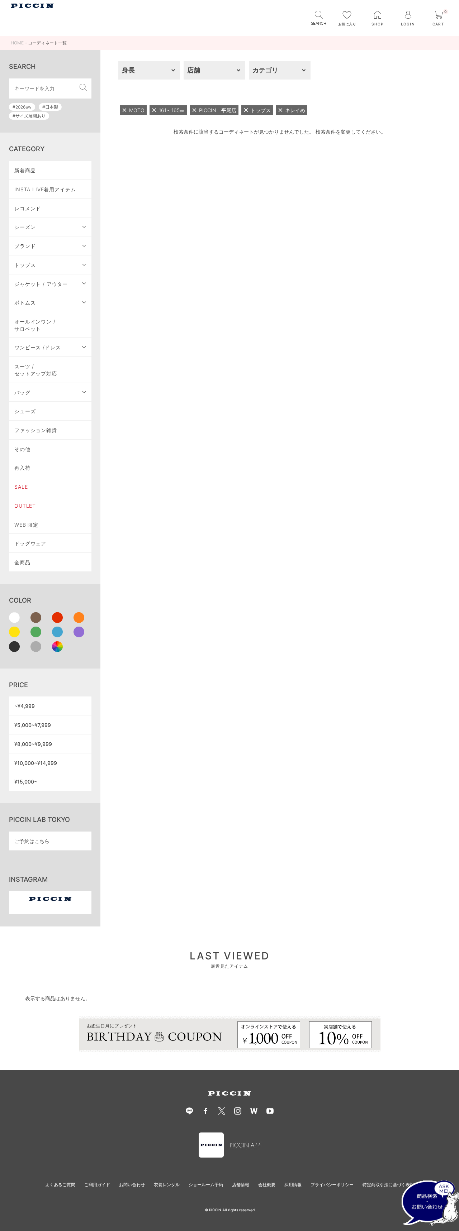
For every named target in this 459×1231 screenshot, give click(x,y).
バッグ (22, 392)
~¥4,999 (24, 706)
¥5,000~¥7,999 (32, 725)
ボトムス (25, 303)
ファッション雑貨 (35, 430)
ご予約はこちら (31, 841)
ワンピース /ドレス (37, 347)
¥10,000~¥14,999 (35, 763)
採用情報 (293, 1184)
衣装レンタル (167, 1184)
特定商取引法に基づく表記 (388, 1184)
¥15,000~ (25, 782)
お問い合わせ (132, 1184)
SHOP (377, 24)
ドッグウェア (30, 543)
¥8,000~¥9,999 (33, 744)
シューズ (25, 411)
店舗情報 (240, 1184)
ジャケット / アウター (41, 284)
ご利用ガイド (97, 1184)
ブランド (25, 246)
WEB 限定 (26, 525)
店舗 (193, 70)
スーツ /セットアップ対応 (35, 370)
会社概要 (266, 1184)
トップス (25, 265)
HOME (17, 42)
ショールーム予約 (206, 1184)
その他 (22, 449)
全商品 (22, 562)
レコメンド (27, 208)
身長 (128, 70)
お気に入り (347, 24)
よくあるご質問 (60, 1184)
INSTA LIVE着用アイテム (45, 189)
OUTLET (25, 506)
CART (439, 18)
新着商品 (25, 170)
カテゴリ (265, 70)
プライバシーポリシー (332, 1184)
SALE (21, 487)
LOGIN (408, 24)
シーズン (25, 227)
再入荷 (22, 468)
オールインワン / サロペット (35, 325)
